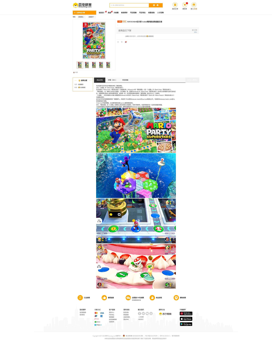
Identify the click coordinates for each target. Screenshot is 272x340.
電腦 (74, 17)
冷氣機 (116, 12)
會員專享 (124, 12)
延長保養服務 (113, 319)
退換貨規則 (126, 317)
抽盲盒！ (102, 12)
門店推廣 (133, 12)
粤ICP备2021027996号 (151, 336)
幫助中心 (111, 312)
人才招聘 (160, 12)
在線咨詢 (111, 322)
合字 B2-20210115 (165, 336)
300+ (195, 32)
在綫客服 (82, 87)
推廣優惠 (111, 317)
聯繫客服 (150, 36)
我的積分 (82, 315)
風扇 (109, 12)
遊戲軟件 (91, 17)
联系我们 (141, 319)
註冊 (195, 9)
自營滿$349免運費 (138, 297)
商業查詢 (151, 12)
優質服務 (111, 297)
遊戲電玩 (80, 17)
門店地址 (142, 12)
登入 (192, 9)
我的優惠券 (83, 312)
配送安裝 (126, 312)
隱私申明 (126, 319)
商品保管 (159, 297)
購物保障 (183, 297)
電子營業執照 (175, 336)
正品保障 (87, 297)
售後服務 (126, 315)
